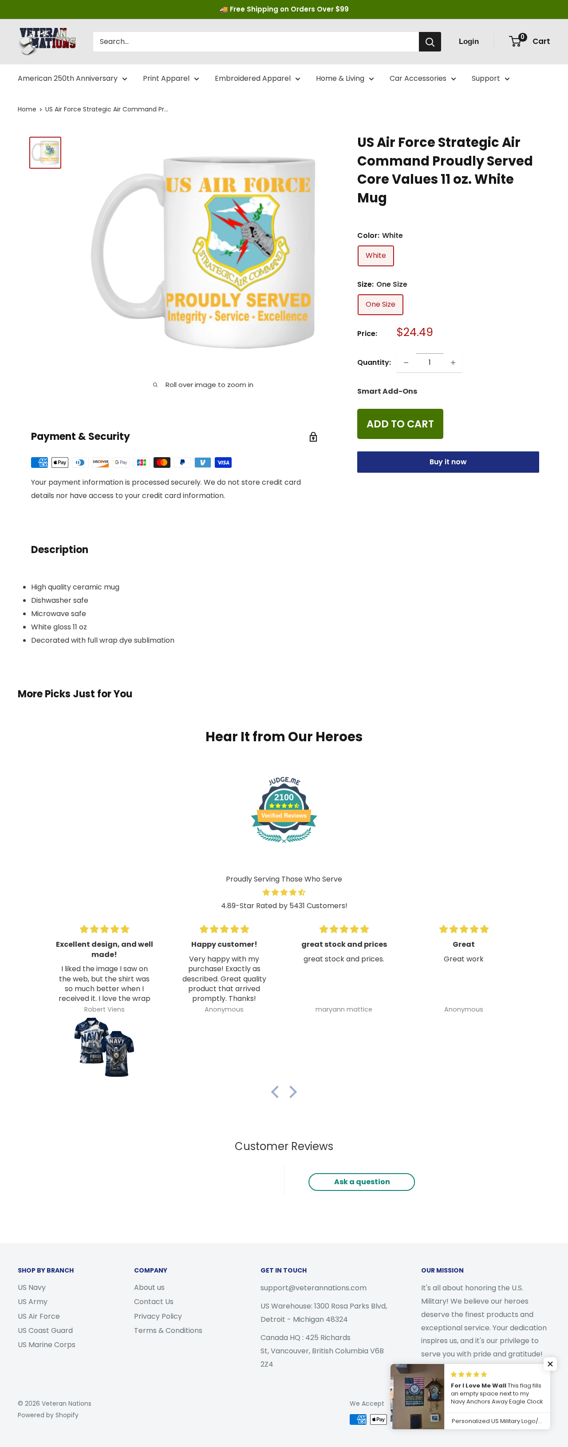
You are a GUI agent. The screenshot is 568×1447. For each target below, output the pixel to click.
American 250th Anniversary (68, 78)
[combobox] (256, 41)
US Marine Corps (46, 1345)
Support (486, 78)
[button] (277, 1091)
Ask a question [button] (362, 1182)
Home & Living (340, 78)
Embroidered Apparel (253, 78)
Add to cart (400, 424)
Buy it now (448, 462)
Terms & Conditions (168, 1330)
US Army (32, 1302)
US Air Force (39, 1316)
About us (149, 1287)
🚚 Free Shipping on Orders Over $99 (284, 9)
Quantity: (374, 362)
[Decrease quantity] (406, 362)
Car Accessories (418, 78)
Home (27, 109)
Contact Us (154, 1302)
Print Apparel (166, 78)
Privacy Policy (158, 1316)
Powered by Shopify (48, 1415)
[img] (284, 892)
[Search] (430, 41)
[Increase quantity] (453, 362)
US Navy (32, 1287)
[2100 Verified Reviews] (284, 844)
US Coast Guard (45, 1330)
